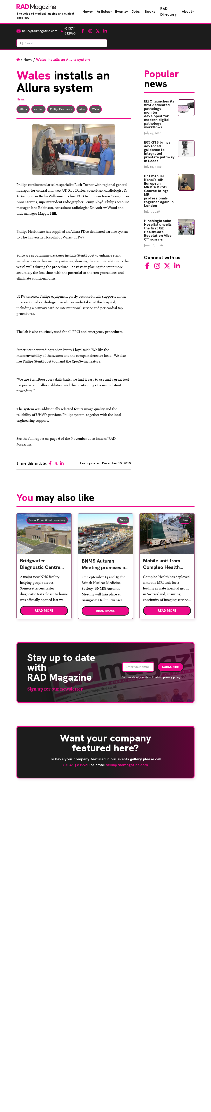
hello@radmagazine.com (127, 764)
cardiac (38, 109)
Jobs (135, 11)
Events (121, 11)
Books (150, 11)
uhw (82, 109)
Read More (44, 610)
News (87, 11)
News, (32, 520)
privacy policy (172, 677)
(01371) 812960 (76, 764)
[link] (44, 565)
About (187, 11)
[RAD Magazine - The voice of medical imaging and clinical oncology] (36, 7)
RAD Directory (168, 11)
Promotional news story (51, 520)
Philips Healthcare (61, 109)
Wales (95, 109)
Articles (103, 11)
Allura (23, 109)
